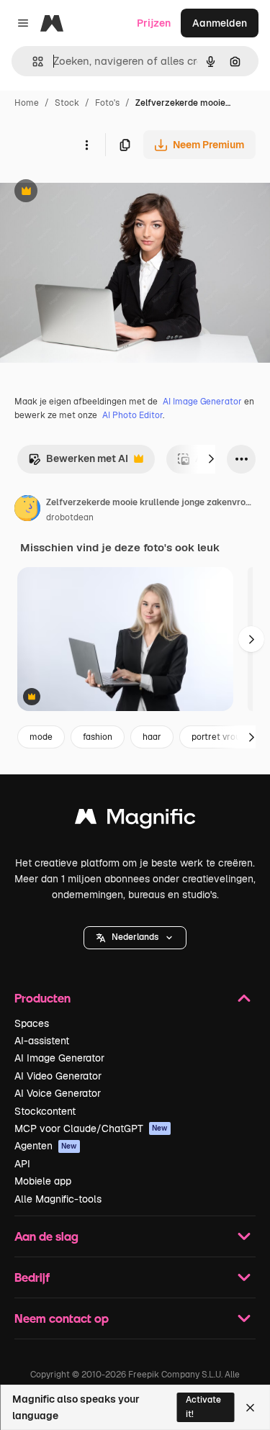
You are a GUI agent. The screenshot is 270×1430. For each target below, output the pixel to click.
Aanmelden (219, 23)
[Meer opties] (86, 144)
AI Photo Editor (132, 415)
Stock (67, 103)
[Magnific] (135, 820)
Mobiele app (42, 1181)
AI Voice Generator (57, 1093)
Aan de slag (46, 1236)
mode (41, 737)
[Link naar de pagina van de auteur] (27, 510)
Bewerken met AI (78, 462)
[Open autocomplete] (32, 61)
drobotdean (70, 517)
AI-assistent (41, 1040)
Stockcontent (45, 1111)
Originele (94, 192)
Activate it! (203, 1406)
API (22, 1163)
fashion (97, 737)
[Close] (250, 1407)
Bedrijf (32, 1277)
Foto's (107, 103)
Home (26, 103)
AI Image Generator (202, 401)
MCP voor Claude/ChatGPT (91, 1128)
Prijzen (154, 23)
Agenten (45, 1145)
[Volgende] (211, 459)
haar (152, 737)
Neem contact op (61, 1318)
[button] (135, 937)
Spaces (31, 1023)
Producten (42, 997)
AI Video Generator (58, 1075)
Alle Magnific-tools (58, 1199)
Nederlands (135, 937)
